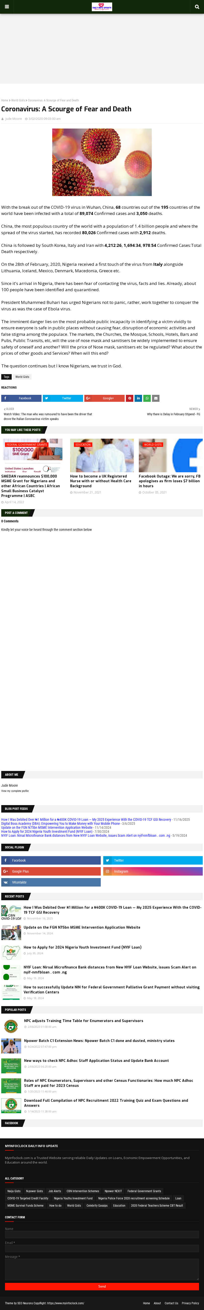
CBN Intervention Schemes (83, 1191)
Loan (178, 1198)
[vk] (51, 882)
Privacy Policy (190, 1303)
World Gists (18, 100)
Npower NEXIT (113, 1191)
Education (119, 1205)
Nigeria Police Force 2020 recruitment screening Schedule (134, 1198)
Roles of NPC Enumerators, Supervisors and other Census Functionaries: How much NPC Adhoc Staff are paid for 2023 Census (108, 1083)
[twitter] (153, 860)
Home (4, 100)
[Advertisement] (102, 44)
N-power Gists (34, 1191)
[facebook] (51, 860)
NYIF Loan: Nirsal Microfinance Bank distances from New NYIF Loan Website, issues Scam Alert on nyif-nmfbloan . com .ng (85, 835)
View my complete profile (15, 791)
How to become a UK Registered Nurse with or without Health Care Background (100, 481)
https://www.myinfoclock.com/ (65, 1303)
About (157, 1303)
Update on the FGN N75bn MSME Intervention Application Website (47, 827)
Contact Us (171, 1303)
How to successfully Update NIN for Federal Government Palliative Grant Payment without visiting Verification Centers (112, 990)
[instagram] (153, 871)
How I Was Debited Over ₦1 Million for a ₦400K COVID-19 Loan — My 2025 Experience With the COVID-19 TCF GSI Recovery (86, 820)
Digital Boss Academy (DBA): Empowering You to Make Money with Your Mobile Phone (60, 824)
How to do (55, 1205)
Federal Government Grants (144, 1191)
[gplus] (51, 871)
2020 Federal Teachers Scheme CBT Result (157, 1205)
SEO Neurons (25, 1303)
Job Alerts (55, 1191)
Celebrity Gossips (97, 1205)
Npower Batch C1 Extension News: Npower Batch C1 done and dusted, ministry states (99, 1040)
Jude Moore (13, 119)
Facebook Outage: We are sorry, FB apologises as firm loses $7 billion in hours (170, 481)
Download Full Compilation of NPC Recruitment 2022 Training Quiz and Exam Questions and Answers (106, 1103)
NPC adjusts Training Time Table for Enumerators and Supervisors (83, 1021)
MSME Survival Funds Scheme (25, 1205)
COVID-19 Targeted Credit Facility (27, 1198)
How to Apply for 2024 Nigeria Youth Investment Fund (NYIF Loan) (46, 831)
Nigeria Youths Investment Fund (73, 1198)
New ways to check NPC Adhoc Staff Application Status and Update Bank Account (96, 1060)
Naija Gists (13, 1191)
